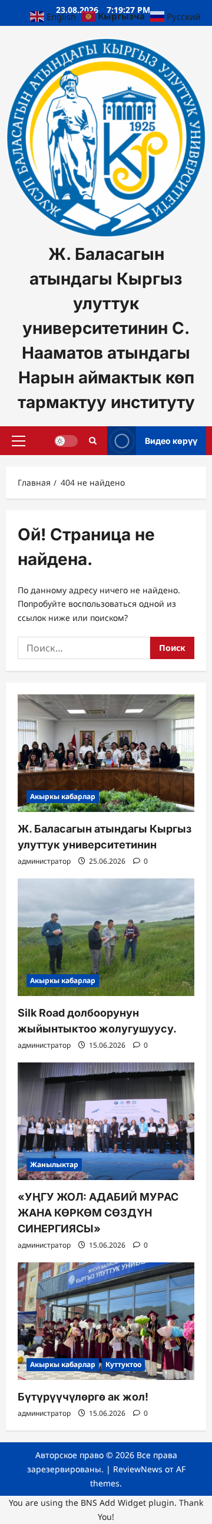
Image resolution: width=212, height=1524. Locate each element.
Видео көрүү (171, 440)
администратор (44, 861)
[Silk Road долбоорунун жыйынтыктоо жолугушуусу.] (106, 937)
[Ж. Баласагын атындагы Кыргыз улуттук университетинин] (106, 753)
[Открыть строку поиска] (93, 440)
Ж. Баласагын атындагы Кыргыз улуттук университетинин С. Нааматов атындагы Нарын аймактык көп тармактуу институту (106, 328)
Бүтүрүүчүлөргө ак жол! (83, 1397)
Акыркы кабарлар (62, 796)
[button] (18, 440)
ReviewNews (138, 1469)
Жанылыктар (54, 1164)
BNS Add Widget (113, 1502)
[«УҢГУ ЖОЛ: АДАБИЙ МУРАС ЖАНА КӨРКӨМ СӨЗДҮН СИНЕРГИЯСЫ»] (106, 1121)
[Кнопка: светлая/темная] (66, 440)
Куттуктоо (123, 1364)
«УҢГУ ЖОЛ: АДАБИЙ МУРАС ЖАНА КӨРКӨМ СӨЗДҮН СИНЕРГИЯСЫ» (98, 1213)
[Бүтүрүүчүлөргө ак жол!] (106, 1321)
